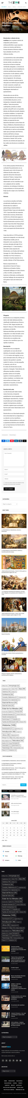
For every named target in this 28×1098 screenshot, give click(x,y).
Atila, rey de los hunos (16, 803)
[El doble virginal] (5, 969)
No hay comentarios (16, 29)
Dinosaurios (5, 434)
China (14, 691)
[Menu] (2, 3)
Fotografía (16, 719)
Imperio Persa (18, 728)
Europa (18, 711)
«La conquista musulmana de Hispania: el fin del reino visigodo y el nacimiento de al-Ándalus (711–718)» (14, 593)
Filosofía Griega (6, 719)
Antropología (14, 686)
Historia (9, 725)
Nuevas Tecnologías (14, 743)
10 (7, 830)
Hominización (7, 728)
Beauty (13, 1085)
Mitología (5, 737)
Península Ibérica (18, 748)
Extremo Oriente (21, 714)
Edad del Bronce (9, 703)
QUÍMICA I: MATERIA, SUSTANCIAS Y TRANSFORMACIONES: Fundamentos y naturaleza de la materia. (18, 987)
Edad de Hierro (16, 699)
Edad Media (19, 1080)
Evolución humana (8, 714)
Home (5, 1080)
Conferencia (7, 694)
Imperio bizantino (6, 634)
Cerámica (6, 691)
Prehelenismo (12, 750)
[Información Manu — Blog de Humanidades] (14, 3)
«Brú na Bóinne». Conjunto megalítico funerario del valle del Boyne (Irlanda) (18, 1024)
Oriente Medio (6, 745)
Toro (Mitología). (15, 811)
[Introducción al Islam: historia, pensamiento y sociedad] (14, 644)
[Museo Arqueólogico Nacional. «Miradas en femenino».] (5, 978)
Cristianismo (22, 697)
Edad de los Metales (12, 709)
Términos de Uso (20, 1089)
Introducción (9, 732)
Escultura (4, 711)
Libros (6, 735)
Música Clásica (20, 737)
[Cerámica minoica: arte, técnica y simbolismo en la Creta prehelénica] (5, 998)
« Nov (3, 840)
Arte (14, 689)
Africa (4, 685)
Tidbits (20, 1083)
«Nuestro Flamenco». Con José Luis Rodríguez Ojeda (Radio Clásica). (18, 1015)
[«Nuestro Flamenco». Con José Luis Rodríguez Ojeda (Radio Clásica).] (5, 1015)
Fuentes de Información (10, 722)
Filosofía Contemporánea (9, 717)
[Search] (26, 3)
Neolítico (5, 743)
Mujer (12, 737)
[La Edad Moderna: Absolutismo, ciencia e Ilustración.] (14, 521)
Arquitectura (6, 689)
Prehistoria (11, 1080)
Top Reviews (18, 790)
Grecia (22, 722)
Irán (19, 732)
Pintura (4, 750)
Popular (5, 790)
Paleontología (12, 434)
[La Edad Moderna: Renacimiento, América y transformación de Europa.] (14, 541)
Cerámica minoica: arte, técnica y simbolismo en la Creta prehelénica (18, 997)
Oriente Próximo (16, 745)
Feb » (6, 840)
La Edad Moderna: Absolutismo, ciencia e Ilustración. (14, 760)
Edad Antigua (7, 1083)
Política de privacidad (9, 1087)
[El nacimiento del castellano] (5, 1007)
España (11, 711)
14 (21, 830)
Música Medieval (6, 740)
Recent (11, 790)
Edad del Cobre (8, 705)
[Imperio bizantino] (14, 625)
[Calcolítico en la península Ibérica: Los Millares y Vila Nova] (6, 797)
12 (14, 830)
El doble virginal (15, 967)
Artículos (19, 1085)
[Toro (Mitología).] (6, 813)
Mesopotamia (14, 735)
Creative (7, 1085)
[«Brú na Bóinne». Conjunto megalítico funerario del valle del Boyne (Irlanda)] (5, 1024)
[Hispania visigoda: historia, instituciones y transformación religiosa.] (14, 665)
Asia (22, 689)
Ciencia (15, 1083)
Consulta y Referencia (9, 697)
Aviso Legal (20, 1087)
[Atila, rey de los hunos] (6, 805)
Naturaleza (18, 741)
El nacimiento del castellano (17, 1005)
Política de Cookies (9, 1089)
